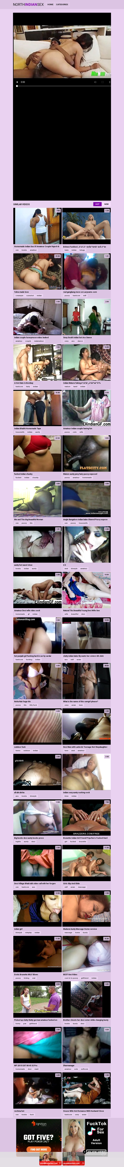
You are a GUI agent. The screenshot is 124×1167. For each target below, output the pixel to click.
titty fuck (33, 705)
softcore (84, 1069)
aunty (37, 432)
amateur (33, 250)
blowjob (74, 569)
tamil (75, 387)
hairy (67, 250)
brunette (82, 842)
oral (33, 978)
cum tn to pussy (71, 978)
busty (85, 933)
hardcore (76, 296)
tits (31, 523)
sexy (67, 341)
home (77, 933)
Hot (97, 204)
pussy (67, 296)
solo (76, 1069)
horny (18, 1024)
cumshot (30, 296)
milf (84, 296)
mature (67, 387)
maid (36, 1069)
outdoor (26, 751)
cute (75, 432)
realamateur (39, 341)
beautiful (74, 614)
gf (28, 614)
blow (67, 796)
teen (81, 705)
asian (79, 660)
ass (73, 341)
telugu (82, 250)
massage (82, 887)
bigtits (18, 842)
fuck (32, 1115)
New (106, 204)
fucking (29, 660)
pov (24, 1024)
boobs (24, 250)
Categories (62, 4)
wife (81, 432)
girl (66, 842)
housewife (20, 432)
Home (50, 4)
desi (83, 614)
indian (74, 250)
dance (80, 341)
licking (26, 978)
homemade (87, 478)
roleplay (28, 933)
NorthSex (28, 4)
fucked (18, 478)
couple (28, 341)
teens (18, 751)
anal (66, 569)
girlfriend (84, 978)
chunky (35, 478)
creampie (19, 296)
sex (17, 250)
